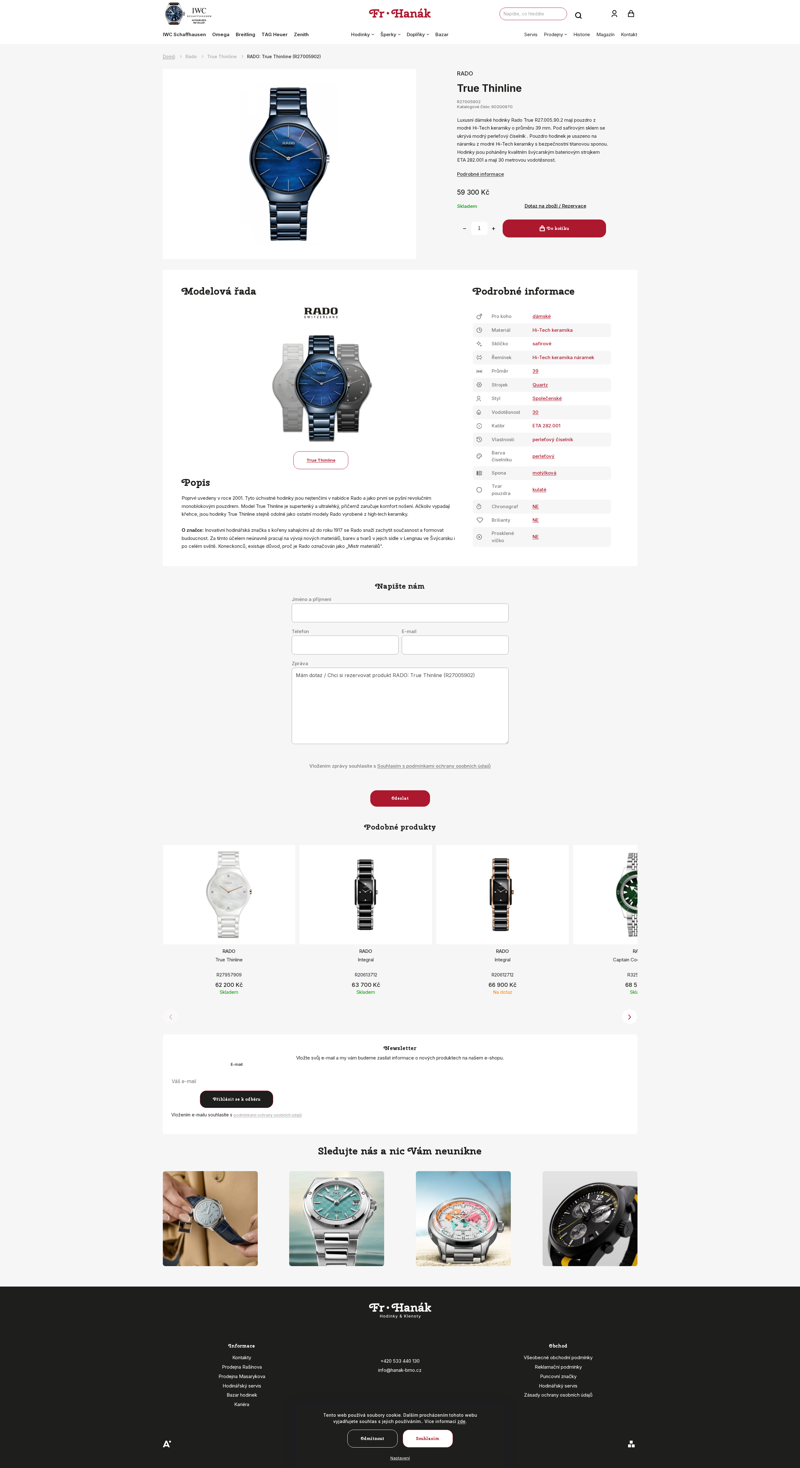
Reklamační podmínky (558, 1367)
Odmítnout (372, 1438)
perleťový (543, 456)
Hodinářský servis (242, 1386)
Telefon (300, 631)
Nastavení (400, 1457)
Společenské (547, 398)
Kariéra (241, 1404)
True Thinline (320, 460)
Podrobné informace (480, 174)
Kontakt (629, 34)
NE (535, 506)
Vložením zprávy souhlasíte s (400, 766)
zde (461, 1421)
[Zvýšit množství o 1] (493, 228)
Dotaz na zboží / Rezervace (555, 206)
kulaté (539, 489)
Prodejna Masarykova (241, 1376)
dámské (541, 316)
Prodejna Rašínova (242, 1367)
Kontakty (241, 1357)
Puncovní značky (558, 1376)
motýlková (544, 473)
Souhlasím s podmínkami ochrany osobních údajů (434, 766)
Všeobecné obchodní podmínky (558, 1357)
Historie (581, 34)
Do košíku (558, 228)
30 (535, 412)
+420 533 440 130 (400, 1361)
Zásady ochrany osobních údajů (558, 1395)
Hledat (578, 14)
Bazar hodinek (242, 1395)
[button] (629, 1017)
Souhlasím (427, 1438)
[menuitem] (186, 34)
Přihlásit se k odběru (236, 1099)
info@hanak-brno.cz (400, 1370)
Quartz (540, 385)
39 (535, 371)
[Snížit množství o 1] (464, 228)
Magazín (605, 34)
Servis (531, 34)
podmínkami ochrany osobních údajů (268, 1115)
